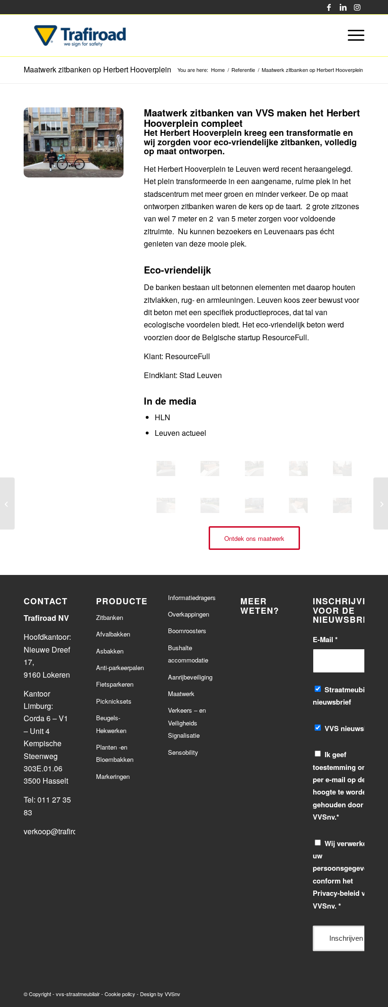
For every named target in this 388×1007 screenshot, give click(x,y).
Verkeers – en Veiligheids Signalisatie (187, 723)
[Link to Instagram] (357, 7)
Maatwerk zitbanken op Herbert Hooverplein (97, 69)
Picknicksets (114, 701)
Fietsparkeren (114, 684)
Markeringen (113, 776)
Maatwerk (181, 693)
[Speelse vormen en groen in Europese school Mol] (7, 503)
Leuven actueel (180, 432)
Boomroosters (187, 630)
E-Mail (325, 639)
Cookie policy (120, 994)
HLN (162, 417)
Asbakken (109, 650)
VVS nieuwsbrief (352, 728)
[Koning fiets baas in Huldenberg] (380, 503)
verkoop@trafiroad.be (61, 831)
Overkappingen (188, 614)
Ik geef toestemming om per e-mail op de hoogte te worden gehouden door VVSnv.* (341, 785)
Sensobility (183, 752)
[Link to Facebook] (328, 7)
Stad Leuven (200, 375)
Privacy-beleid (336, 893)
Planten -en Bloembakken (114, 753)
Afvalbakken (113, 633)
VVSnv (172, 994)
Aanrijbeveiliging (190, 676)
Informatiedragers (192, 597)
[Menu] (353, 35)
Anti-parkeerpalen (120, 667)
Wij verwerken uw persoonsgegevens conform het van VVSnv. (344, 874)
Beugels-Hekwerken (111, 723)
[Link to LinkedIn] (343, 7)
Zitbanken (109, 617)
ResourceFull (187, 356)
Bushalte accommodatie (188, 653)
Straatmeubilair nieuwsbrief (344, 695)
